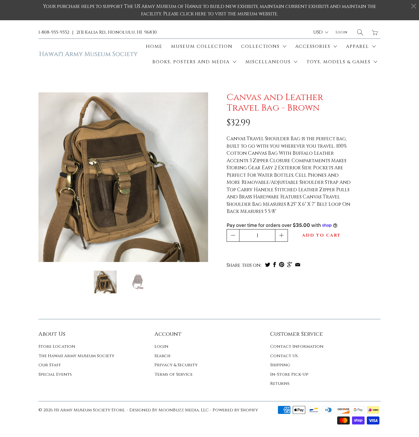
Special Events (55, 374)
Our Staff (49, 365)
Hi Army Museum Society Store (89, 410)
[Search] (360, 32)
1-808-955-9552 (53, 32)
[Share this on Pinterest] (281, 264)
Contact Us (284, 356)
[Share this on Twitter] (267, 264)
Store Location (56, 346)
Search (162, 356)
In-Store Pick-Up (289, 374)
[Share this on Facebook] (274, 264)
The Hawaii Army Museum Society (76, 356)
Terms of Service (173, 374)
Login (161, 346)
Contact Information (297, 346)
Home (154, 46)
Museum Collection (202, 46)
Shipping (280, 365)
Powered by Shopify (235, 410)
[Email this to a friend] (297, 264)
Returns (280, 384)
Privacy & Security (176, 365)
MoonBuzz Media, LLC (183, 410)
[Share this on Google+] (289, 264)
